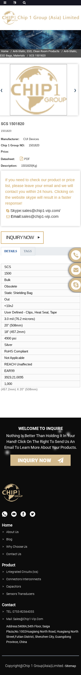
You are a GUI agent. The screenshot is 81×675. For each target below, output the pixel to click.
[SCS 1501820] (38, 89)
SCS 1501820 (37, 55)
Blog (9, 539)
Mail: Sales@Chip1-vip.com (24, 619)
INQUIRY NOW (34, 460)
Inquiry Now (20, 237)
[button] (75, 90)
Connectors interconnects (23, 579)
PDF (27, 159)
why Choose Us (16, 546)
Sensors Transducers (20, 594)
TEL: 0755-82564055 (20, 611)
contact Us (13, 554)
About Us (12, 532)
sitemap (70, 666)
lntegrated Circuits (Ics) (22, 571)
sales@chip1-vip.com (40, 216)
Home (4, 51)
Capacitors (13, 586)
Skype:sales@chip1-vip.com (34, 210)
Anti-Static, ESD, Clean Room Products (36, 51)
